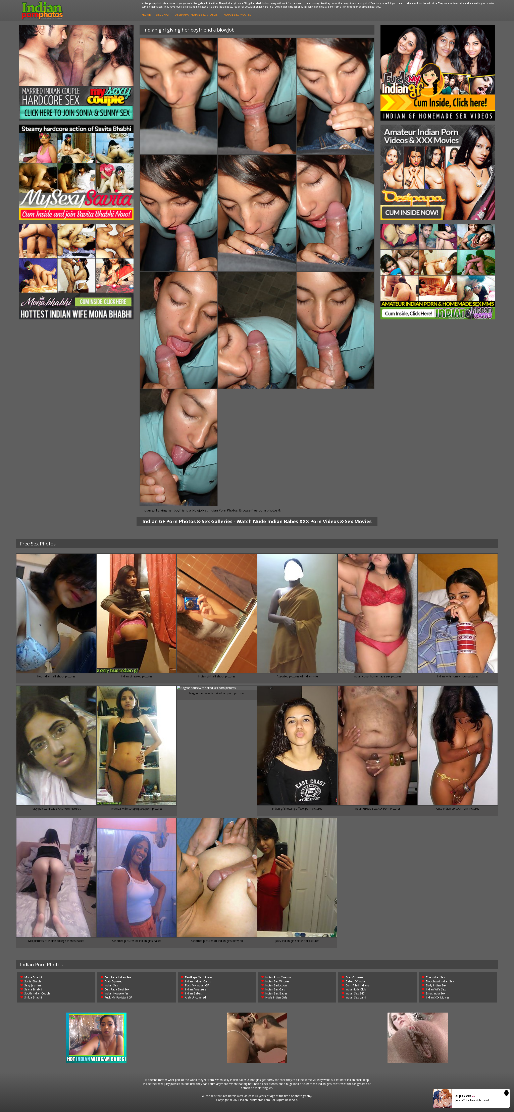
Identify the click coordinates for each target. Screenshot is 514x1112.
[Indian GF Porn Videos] (437, 73)
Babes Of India (355, 981)
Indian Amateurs (195, 989)
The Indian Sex (435, 977)
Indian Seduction (276, 985)
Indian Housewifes (116, 993)
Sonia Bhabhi (32, 981)
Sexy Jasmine (32, 985)
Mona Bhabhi (33, 977)
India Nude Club (356, 989)
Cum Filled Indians (357, 985)
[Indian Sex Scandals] (437, 271)
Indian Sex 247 (355, 993)
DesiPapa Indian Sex (118, 977)
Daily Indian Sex (436, 985)
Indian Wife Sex (436, 989)
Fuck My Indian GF (197, 985)
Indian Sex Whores (277, 981)
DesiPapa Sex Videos (198, 977)
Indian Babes (193, 993)
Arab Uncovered (195, 997)
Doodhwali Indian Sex (440, 981)
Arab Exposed (113, 981)
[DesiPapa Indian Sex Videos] (437, 172)
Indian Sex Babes (276, 993)
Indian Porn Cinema (278, 977)
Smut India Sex (435, 993)
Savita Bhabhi (33, 989)
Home (146, 14)
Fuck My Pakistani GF (118, 997)
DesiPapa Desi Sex (117, 989)
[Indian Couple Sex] (76, 73)
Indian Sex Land (356, 997)
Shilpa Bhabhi (33, 997)
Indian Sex (111, 985)
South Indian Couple (37, 993)
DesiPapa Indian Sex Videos (196, 14)
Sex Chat (163, 14)
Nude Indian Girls (276, 997)
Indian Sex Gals (275, 989)
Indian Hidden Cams (198, 981)
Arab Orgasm (354, 977)
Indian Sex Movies (236, 14)
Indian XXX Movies (438, 997)
